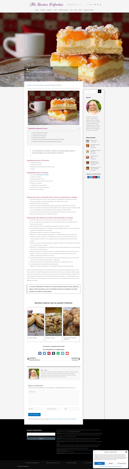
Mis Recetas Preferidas (46, 4)
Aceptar (100, 463)
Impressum (120, 466)
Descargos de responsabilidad (32, 462)
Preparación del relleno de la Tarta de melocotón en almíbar (47, 141)
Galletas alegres (32, 338)
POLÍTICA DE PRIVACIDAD (71, 462)
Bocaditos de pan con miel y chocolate (95, 168)
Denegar (111, 463)
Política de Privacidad (89, 453)
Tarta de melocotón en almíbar (39, 132)
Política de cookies (103, 466)
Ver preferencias (122, 463)
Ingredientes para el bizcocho (39, 135)
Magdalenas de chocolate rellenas (94, 162)
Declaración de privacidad (112, 466)
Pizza (75, 10)
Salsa (71, 10)
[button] (126, 452)
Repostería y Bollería (89, 10)
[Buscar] (99, 91)
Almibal (29, 77)
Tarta (41, 77)
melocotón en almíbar (43, 174)
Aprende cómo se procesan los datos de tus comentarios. (63, 419)
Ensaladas (49, 10)
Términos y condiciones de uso (52, 462)
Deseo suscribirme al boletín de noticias (37, 436)
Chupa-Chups (93, 140)
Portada (29, 85)
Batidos (37, 10)
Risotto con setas (50, 338)
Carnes (55, 10)
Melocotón (34, 77)
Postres (80, 10)
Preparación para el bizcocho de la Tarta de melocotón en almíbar (48, 139)
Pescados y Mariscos (63, 10)
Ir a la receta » (93, 141)
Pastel (38, 77)
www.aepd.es (71, 451)
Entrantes (43, 10)
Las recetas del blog (37, 85)
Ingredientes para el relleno (39, 137)
